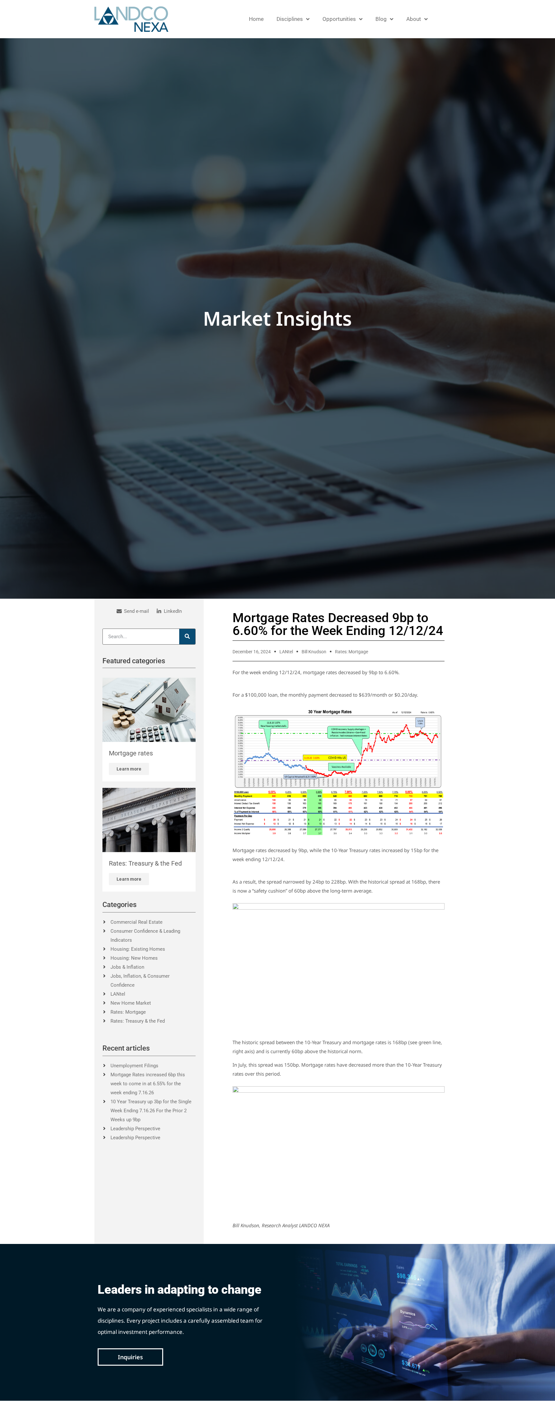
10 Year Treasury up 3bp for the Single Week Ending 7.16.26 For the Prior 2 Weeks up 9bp (150, 1111)
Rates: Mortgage (128, 1012)
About (413, 19)
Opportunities (339, 19)
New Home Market (130, 1003)
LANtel (117, 994)
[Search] (187, 636)
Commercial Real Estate (136, 922)
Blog (381, 19)
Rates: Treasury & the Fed (137, 1021)
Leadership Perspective (135, 1129)
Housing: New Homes (134, 958)
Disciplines (290, 19)
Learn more (129, 768)
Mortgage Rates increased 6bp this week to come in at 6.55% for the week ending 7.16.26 (147, 1084)
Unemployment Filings (134, 1066)
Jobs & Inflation (127, 967)
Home (256, 19)
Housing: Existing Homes (137, 949)
